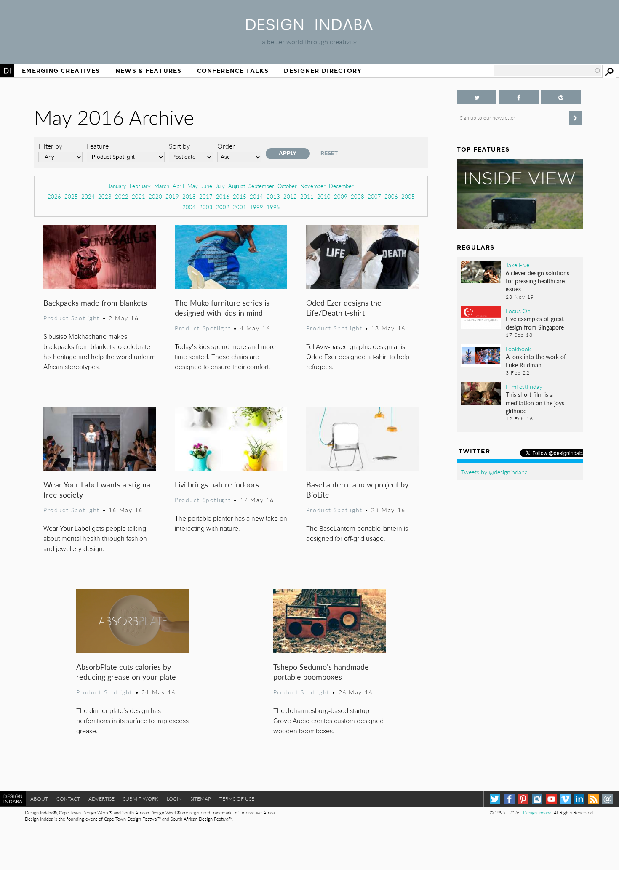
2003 (206, 207)
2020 (155, 196)
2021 (138, 196)
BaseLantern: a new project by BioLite (357, 489)
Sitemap (200, 798)
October (287, 186)
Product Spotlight (71, 318)
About (39, 798)
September (261, 186)
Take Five (517, 265)
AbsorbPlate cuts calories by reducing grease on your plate (126, 671)
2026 (54, 196)
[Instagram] (537, 799)
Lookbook (518, 348)
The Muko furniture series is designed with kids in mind (222, 307)
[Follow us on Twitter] (476, 97)
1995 (273, 207)
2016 (222, 196)
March (161, 186)
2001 (239, 207)
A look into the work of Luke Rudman (536, 360)
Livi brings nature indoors (217, 484)
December (341, 186)
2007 (374, 196)
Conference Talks (233, 70)
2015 (239, 196)
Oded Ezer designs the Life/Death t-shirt (344, 307)
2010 (324, 196)
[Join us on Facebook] (519, 97)
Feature (98, 146)
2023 (105, 196)
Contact (68, 798)
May (192, 186)
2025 (71, 196)
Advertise (101, 798)
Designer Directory (323, 70)
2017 (206, 196)
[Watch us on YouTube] (551, 799)
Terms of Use (236, 798)
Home (7, 70)
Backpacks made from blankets (95, 302)
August (236, 186)
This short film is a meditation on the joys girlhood (535, 402)
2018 (189, 196)
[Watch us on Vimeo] (565, 799)
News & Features (148, 70)
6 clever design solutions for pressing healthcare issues (537, 281)
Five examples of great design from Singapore (535, 322)
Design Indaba (537, 812)
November (313, 186)
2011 (307, 196)
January (117, 186)
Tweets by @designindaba (494, 472)
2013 (273, 196)
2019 (172, 196)
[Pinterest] (523, 799)
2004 (189, 207)
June (206, 186)
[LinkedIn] (579, 799)
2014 (256, 196)
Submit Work (140, 798)
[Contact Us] (607, 799)
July (220, 186)
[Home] (309, 27)
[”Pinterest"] (561, 97)
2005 (408, 196)
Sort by (179, 146)
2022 (121, 196)
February (140, 186)
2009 (340, 196)
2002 (222, 207)
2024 (88, 196)
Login (174, 798)
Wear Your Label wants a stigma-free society (98, 489)
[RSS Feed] (593, 799)
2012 (290, 196)
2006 (391, 196)
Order (226, 146)
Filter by (50, 146)
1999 (256, 207)
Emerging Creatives (61, 70)
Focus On (518, 310)
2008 (357, 196)
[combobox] (547, 70)
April (178, 186)
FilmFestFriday (524, 386)
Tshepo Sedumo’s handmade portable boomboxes (321, 671)
